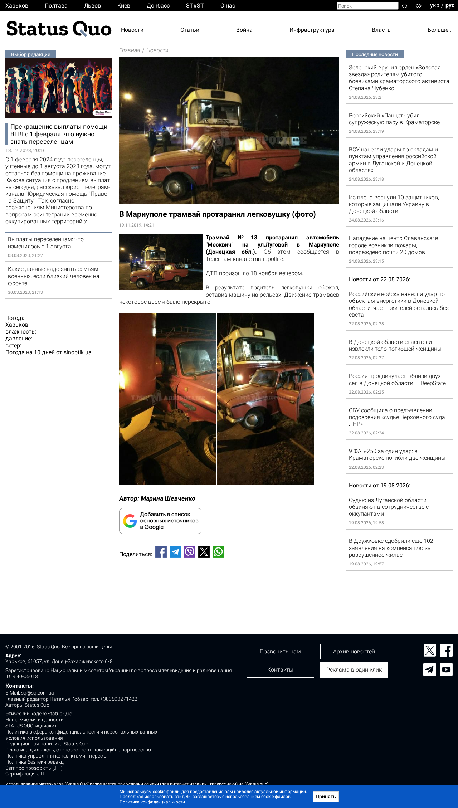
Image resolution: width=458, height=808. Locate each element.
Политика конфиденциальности (152, 801)
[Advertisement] (229, 587)
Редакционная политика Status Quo (46, 743)
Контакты (18, 685)
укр (434, 5)
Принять (326, 796)
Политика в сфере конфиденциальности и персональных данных (81, 732)
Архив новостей (354, 651)
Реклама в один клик (354, 669)
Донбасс (158, 5)
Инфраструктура (312, 29)
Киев (123, 5)
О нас (227, 5)
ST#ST (195, 5)
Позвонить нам (280, 651)
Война (244, 29)
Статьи (189, 29)
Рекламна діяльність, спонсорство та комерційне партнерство (78, 750)
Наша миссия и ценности (34, 719)
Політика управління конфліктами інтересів (56, 756)
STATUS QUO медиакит (31, 726)
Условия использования (34, 738)
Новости (132, 29)
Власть (381, 29)
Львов (92, 5)
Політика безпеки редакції (35, 762)
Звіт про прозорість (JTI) (34, 768)
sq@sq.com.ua (37, 693)
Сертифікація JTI (24, 774)
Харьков (16, 5)
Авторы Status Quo (27, 705)
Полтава (56, 5)
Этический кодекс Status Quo (38, 713)
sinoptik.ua (78, 352)
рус (449, 5)
